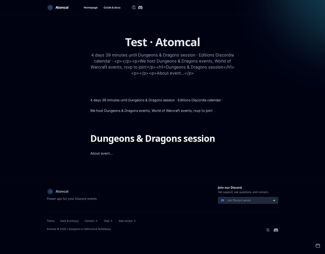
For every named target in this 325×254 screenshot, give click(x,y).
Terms (50, 220)
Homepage (91, 7)
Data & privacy (69, 220)
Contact (89, 220)
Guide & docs (112, 7)
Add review (126, 220)
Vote (106, 220)
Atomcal (51, 228)
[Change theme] (134, 7)
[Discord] (140, 7)
